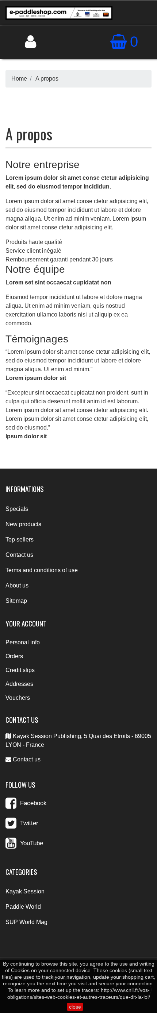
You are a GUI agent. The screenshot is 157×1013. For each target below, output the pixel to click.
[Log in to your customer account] (30, 41)
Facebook (33, 803)
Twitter (29, 823)
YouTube (31, 843)
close (75, 1007)
